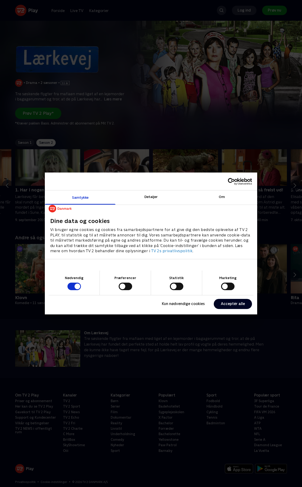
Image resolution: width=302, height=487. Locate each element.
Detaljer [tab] (151, 197)
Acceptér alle (233, 303)
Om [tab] (222, 197)
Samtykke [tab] (80, 197)
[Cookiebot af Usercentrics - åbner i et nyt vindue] (231, 181)
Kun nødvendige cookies (183, 303)
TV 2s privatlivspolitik (172, 251)
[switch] (125, 286)
